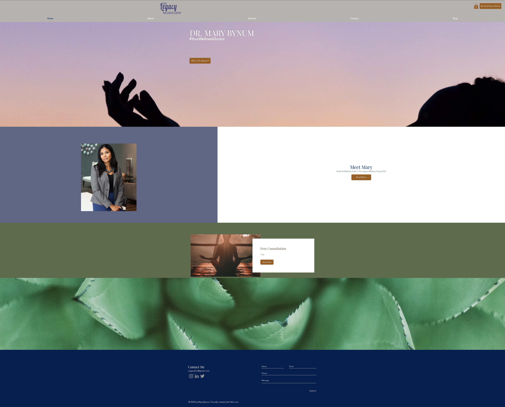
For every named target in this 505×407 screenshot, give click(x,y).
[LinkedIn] (197, 376)
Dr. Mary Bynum (252, 326)
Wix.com (234, 402)
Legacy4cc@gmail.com (198, 371)
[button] (476, 6)
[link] (283, 248)
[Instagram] (191, 376)
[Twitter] (202, 376)
